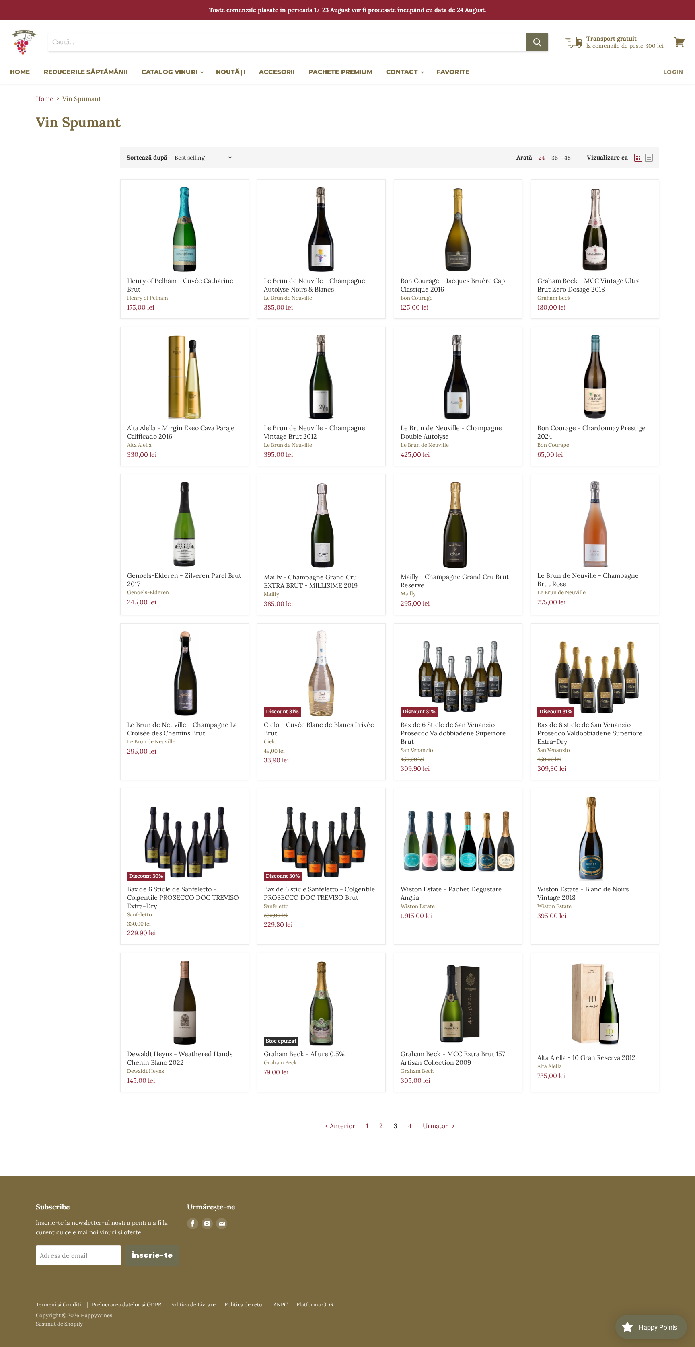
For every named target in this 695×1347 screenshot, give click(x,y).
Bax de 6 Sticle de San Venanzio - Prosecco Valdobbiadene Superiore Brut (453, 733)
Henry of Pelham (147, 297)
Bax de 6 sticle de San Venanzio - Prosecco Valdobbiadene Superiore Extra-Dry (590, 733)
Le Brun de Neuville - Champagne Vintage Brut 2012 (314, 432)
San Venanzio (417, 750)
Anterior (341, 1126)
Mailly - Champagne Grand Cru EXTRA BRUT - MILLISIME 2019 (311, 581)
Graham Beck (553, 297)
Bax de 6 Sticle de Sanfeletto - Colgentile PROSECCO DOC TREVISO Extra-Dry (183, 897)
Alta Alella (139, 444)
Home (20, 72)
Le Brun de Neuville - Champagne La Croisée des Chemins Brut (182, 729)
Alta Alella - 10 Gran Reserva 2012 (586, 1057)
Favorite (452, 72)
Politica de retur (244, 1304)
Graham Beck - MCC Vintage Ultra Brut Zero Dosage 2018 (588, 285)
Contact (402, 72)
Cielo (270, 741)
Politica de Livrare (193, 1304)
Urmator (436, 1126)
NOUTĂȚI (230, 72)
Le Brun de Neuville (288, 297)
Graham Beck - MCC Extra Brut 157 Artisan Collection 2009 (453, 1058)
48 (567, 157)
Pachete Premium (340, 72)
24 (542, 157)
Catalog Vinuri (170, 72)
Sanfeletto (139, 914)
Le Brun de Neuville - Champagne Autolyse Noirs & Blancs (314, 285)
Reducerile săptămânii (86, 72)
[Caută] (537, 42)
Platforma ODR (314, 1304)
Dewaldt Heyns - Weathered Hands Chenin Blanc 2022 (179, 1058)
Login (673, 72)
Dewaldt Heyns (145, 1071)
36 (554, 157)
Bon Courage (416, 297)
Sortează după (147, 157)
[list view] (649, 158)
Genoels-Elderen (148, 592)
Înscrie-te (152, 1255)
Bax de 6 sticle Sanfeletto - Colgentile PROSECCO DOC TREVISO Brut (319, 893)
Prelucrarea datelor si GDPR (126, 1304)
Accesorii (277, 72)
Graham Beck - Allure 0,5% (304, 1054)
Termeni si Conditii (59, 1304)
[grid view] (638, 158)
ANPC (280, 1304)
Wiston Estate (418, 906)
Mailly (271, 594)
